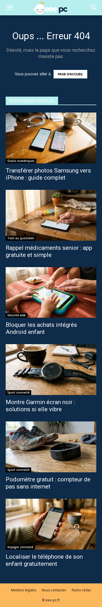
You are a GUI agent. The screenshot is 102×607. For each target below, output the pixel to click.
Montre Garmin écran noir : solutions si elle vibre (40, 406)
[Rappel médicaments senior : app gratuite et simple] (51, 215)
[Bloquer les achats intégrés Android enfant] (51, 292)
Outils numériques (21, 161)
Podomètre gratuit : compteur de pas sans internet (48, 483)
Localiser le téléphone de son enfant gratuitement (44, 560)
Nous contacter (54, 590)
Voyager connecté (20, 547)
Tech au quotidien (20, 238)
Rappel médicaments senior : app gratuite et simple (49, 251)
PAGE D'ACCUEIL (70, 74)
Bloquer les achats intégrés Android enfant (41, 328)
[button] (10, 7)
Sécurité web (16, 315)
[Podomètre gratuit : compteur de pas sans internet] (51, 446)
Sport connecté (18, 392)
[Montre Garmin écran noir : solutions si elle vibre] (51, 369)
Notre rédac (81, 590)
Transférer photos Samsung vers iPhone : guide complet (48, 174)
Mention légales (23, 590)
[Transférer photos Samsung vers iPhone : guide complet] (51, 138)
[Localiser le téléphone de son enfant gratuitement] (51, 524)
